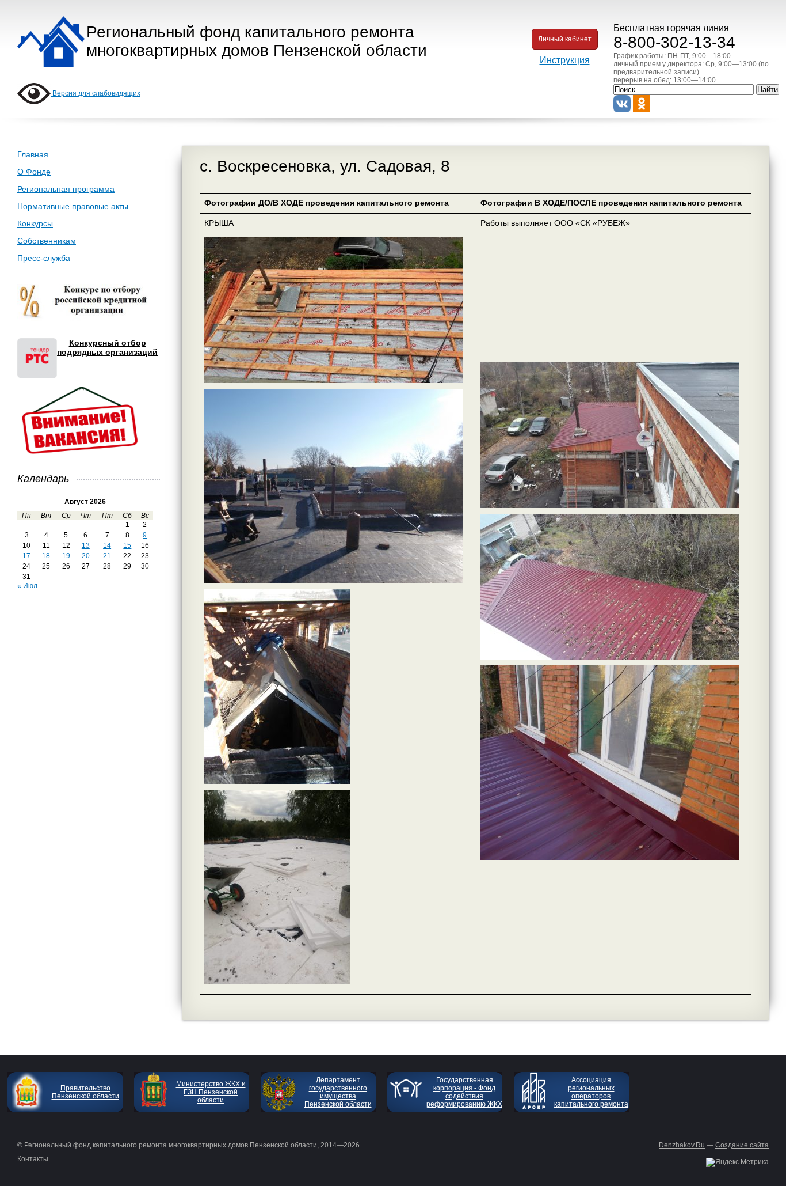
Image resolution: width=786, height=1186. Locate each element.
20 (86, 556)
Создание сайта (742, 1145)
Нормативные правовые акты (72, 206)
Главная (32, 154)
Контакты (32, 1159)
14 (107, 545)
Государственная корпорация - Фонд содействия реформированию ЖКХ (464, 1092)
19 (66, 556)
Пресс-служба (43, 258)
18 (46, 556)
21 (107, 556)
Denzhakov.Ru (682, 1145)
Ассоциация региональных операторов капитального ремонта (591, 1092)
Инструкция (565, 60)
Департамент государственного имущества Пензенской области (338, 1092)
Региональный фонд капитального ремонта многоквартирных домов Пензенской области (256, 41)
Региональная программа (66, 189)
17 (26, 556)
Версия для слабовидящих (95, 93)
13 (86, 545)
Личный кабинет (565, 39)
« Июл (27, 586)
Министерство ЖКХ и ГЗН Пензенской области (211, 1092)
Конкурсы (35, 223)
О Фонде (34, 171)
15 (127, 545)
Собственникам (46, 240)
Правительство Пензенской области (85, 1092)
